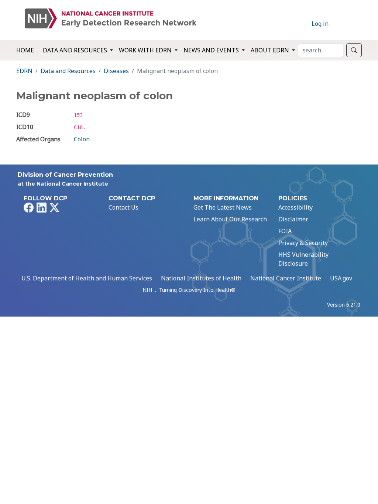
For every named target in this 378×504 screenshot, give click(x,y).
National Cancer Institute (285, 278)
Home (25, 50)
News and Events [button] (211, 50)
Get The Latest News (222, 207)
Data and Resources (68, 71)
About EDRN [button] (271, 50)
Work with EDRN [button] (146, 50)
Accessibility (295, 207)
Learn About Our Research (230, 219)
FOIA (285, 231)
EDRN (24, 71)
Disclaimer (293, 219)
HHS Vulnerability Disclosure (303, 259)
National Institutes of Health (201, 278)
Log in (320, 24)
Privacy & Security (303, 243)
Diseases (116, 71)
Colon (82, 139)
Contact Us (123, 207)
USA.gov (341, 278)
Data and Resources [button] (76, 50)
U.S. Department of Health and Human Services (86, 278)
